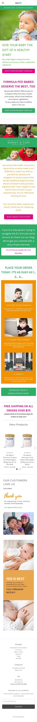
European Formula (18, 668)
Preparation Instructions (18, 648)
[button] (18, 71)
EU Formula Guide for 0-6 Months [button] (18, 251)
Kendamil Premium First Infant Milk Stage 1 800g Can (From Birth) (27, 459)
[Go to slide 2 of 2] (35, 448)
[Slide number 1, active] (17, 469)
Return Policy (18, 652)
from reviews (7, 488)
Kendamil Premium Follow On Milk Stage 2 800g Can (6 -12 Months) (10, 459)
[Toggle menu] (3, 3)
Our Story (18, 650)
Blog (18, 656)
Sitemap (18, 658)
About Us (19, 654)
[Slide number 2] (20, 469)
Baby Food (18, 670)
